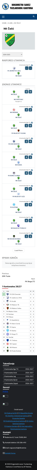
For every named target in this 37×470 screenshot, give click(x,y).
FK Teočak (9, 337)
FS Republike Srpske (25, 413)
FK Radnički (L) (14, 320)
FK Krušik (13, 301)
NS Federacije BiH (10, 413)
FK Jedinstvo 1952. (16, 298)
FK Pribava (9, 317)
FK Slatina (13, 330)
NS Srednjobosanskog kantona (14, 421)
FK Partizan (10, 314)
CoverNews (17, 467)
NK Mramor (13, 347)
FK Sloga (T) (30, 280)
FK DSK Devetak (15, 294)
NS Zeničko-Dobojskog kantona (16, 416)
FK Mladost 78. (14, 305)
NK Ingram (13, 344)
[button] (4, 16)
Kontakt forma (10, 453)
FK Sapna (13, 327)
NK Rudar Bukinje (15, 351)
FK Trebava (13, 340)
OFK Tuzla (6, 274)
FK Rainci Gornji (15, 323)
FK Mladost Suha (11, 311)
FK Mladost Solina (15, 308)
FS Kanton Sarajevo (11, 426)
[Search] (33, 16)
